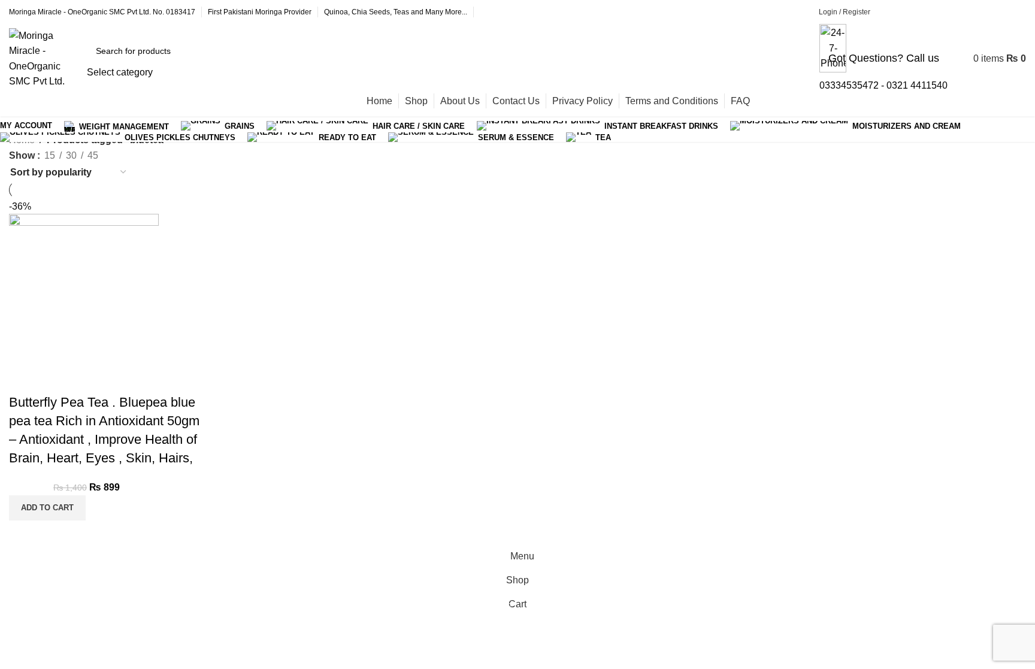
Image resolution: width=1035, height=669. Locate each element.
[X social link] (924, 12)
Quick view (24, 378)
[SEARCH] (236, 58)
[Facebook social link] (894, 12)
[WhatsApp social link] (1014, 12)
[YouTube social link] (984, 12)
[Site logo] (45, 58)
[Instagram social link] (954, 12)
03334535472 (849, 85)
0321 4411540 (917, 85)
